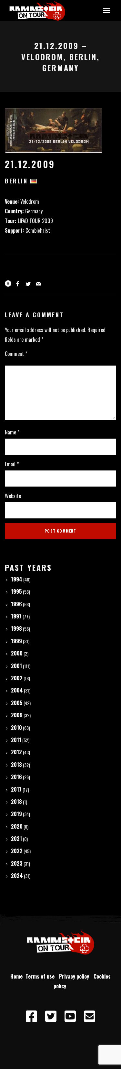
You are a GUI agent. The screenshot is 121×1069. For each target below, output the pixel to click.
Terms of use (41, 976)
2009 (17, 715)
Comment (16, 354)
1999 (16, 641)
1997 (16, 616)
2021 (16, 838)
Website (13, 496)
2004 (17, 690)
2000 (17, 653)
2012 (16, 752)
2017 (16, 789)
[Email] (90, 1017)
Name (12, 432)
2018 (16, 801)
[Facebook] (32, 1017)
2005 (17, 703)
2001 (16, 666)
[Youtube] (70, 1017)
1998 (16, 628)
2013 (16, 764)
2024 (17, 875)
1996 (16, 604)
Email (12, 464)
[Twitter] (51, 1017)
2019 (16, 814)
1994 (16, 579)
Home (16, 976)
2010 (16, 727)
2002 (17, 678)
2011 (16, 740)
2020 (17, 826)
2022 (17, 851)
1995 (16, 591)
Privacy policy (75, 976)
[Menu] (105, 10)
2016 (16, 777)
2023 (17, 863)
